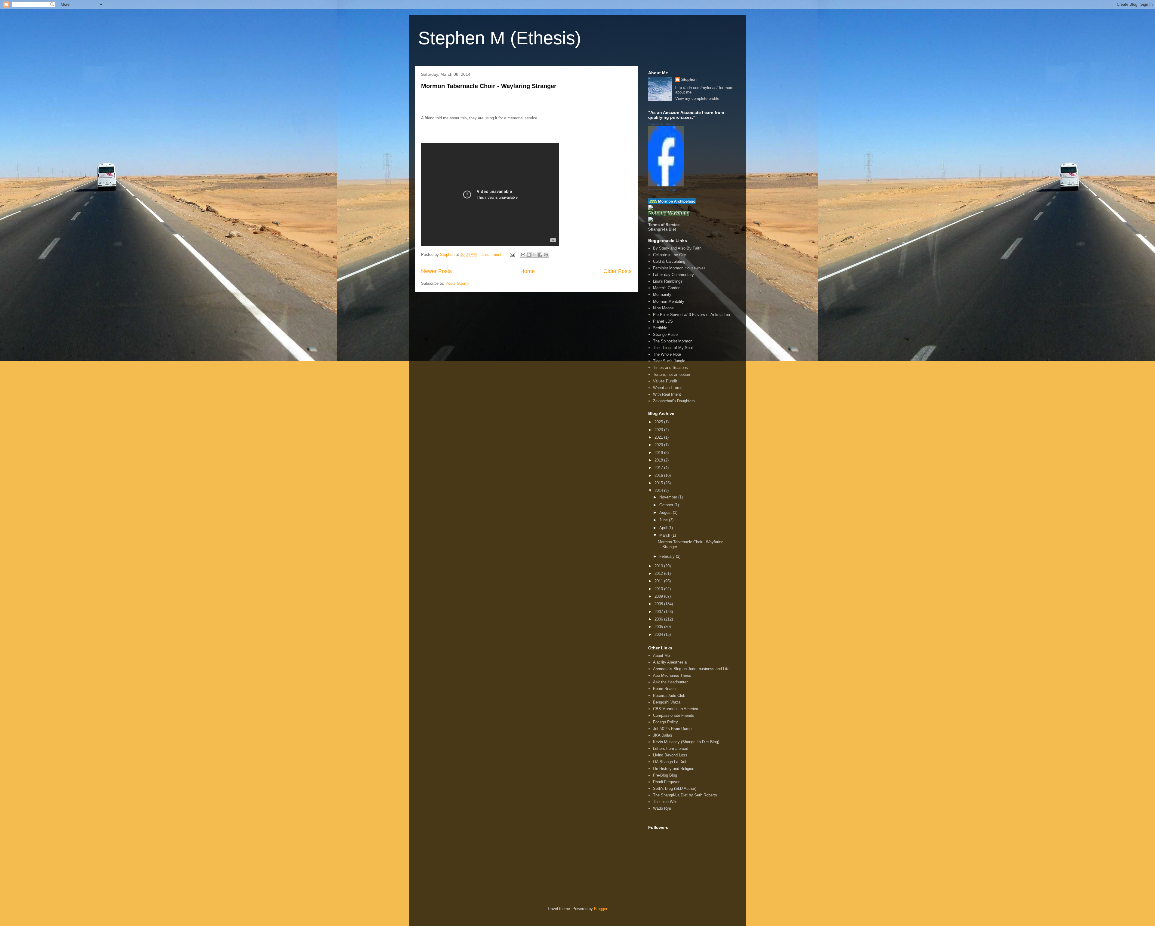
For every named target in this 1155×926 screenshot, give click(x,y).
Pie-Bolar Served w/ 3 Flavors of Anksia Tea (691, 314)
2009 (659, 596)
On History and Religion (673, 768)
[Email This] (523, 255)
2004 (659, 634)
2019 (659, 452)
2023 (659, 430)
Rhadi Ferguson (666, 782)
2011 (659, 581)
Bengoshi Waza (666, 702)
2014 (659, 490)
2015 (659, 483)
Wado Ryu (662, 808)
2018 (659, 460)
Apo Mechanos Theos (672, 675)
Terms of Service (663, 224)
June (664, 520)
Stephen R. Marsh (661, 124)
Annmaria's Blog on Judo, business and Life (691, 669)
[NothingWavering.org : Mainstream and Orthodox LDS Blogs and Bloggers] (669, 214)
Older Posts (617, 271)
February (667, 556)
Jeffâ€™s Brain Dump (672, 728)
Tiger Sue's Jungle (669, 361)
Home (527, 271)
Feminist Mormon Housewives (679, 268)
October (666, 505)
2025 (659, 422)
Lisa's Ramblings (667, 281)
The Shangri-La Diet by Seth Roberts (685, 795)
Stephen (689, 79)
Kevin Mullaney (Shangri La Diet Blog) (686, 742)
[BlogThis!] (529, 255)
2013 (659, 566)
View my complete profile (697, 98)
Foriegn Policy (665, 722)
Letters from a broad (670, 748)
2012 (659, 573)
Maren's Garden (666, 288)
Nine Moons (663, 308)
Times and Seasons (670, 367)
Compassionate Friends (673, 715)
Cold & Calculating (669, 261)
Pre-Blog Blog (665, 775)
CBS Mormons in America (675, 709)
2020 (659, 445)
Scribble (660, 328)
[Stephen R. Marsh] (666, 185)
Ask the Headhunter (670, 682)
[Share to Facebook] (540, 255)
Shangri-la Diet (662, 229)
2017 (659, 467)
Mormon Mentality (668, 301)
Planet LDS (663, 321)
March (665, 535)
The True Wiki (665, 801)
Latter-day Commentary (673, 274)
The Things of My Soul (673, 347)
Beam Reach (664, 688)
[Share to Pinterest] (546, 255)
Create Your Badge (662, 190)
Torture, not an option (671, 374)
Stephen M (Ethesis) (499, 38)
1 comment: (493, 254)
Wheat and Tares (667, 387)
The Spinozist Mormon (672, 341)
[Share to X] (534, 255)
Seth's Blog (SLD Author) (674, 788)
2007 (659, 611)
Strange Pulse (665, 334)
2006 (659, 619)
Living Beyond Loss (670, 755)
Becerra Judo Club (669, 695)
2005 (659, 626)
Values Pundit (665, 381)
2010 (659, 589)
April (663, 528)
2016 (659, 475)
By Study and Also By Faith (677, 248)
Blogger (600, 908)
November (668, 497)
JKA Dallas (662, 735)
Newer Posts (436, 271)
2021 (659, 437)
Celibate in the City (669, 255)
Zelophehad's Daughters (674, 401)
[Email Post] (512, 254)
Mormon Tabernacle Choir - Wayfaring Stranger (488, 86)
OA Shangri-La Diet (669, 761)
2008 (659, 604)
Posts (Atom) (457, 283)
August (666, 512)
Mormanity (662, 294)
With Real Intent (667, 394)
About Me (661, 655)
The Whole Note (667, 354)
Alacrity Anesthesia (670, 662)
